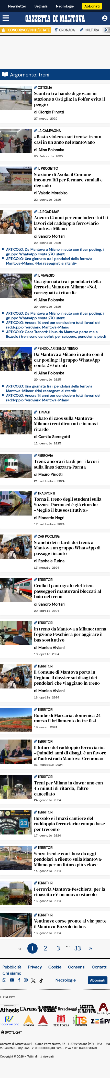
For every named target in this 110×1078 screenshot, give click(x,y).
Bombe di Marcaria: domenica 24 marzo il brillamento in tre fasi (67, 718)
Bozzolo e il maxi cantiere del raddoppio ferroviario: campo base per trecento (69, 823)
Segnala (41, 6)
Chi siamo (12, 973)
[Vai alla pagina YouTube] (12, 980)
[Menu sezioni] (6, 18)
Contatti (99, 967)
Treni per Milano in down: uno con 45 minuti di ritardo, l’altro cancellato (68, 788)
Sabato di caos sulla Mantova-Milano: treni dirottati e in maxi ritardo (66, 423)
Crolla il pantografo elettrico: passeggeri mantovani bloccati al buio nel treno (67, 591)
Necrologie (65, 6)
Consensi (76, 967)
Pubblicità (12, 967)
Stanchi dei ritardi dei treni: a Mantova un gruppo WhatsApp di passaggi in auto (67, 548)
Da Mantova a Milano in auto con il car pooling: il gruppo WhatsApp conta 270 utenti (68, 359)
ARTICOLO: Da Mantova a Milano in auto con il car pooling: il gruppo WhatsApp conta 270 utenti (55, 251)
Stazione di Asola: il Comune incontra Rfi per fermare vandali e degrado (68, 180)
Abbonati (92, 6)
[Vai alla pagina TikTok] (41, 980)
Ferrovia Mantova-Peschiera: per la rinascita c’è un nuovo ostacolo (69, 892)
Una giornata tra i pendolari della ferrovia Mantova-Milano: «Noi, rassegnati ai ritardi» (67, 287)
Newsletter (17, 6)
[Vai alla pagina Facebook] (19, 980)
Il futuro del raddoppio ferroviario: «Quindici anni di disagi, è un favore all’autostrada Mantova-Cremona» (70, 753)
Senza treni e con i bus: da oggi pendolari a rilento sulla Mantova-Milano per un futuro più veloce (68, 859)
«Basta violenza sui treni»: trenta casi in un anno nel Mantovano (67, 139)
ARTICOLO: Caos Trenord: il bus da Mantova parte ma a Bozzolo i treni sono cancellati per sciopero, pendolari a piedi (56, 334)
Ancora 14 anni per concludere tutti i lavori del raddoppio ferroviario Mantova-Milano (71, 223)
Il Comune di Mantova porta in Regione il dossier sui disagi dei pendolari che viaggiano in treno (67, 677)
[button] (105, 30)
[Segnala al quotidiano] (4, 980)
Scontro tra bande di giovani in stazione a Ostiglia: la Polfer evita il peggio (69, 99)
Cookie (54, 967)
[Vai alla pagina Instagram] (26, 980)
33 (77, 948)
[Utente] (104, 18)
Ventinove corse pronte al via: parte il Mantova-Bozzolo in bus (70, 924)
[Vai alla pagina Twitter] (34, 980)
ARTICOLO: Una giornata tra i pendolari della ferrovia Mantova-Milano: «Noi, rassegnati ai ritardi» (49, 261)
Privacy (35, 967)
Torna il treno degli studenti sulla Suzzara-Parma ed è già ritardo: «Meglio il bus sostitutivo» (67, 504)
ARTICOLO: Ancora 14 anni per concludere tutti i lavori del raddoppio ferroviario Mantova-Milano (53, 324)
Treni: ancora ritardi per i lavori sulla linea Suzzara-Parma (66, 464)
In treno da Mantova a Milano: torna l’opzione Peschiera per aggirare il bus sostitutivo (70, 634)
